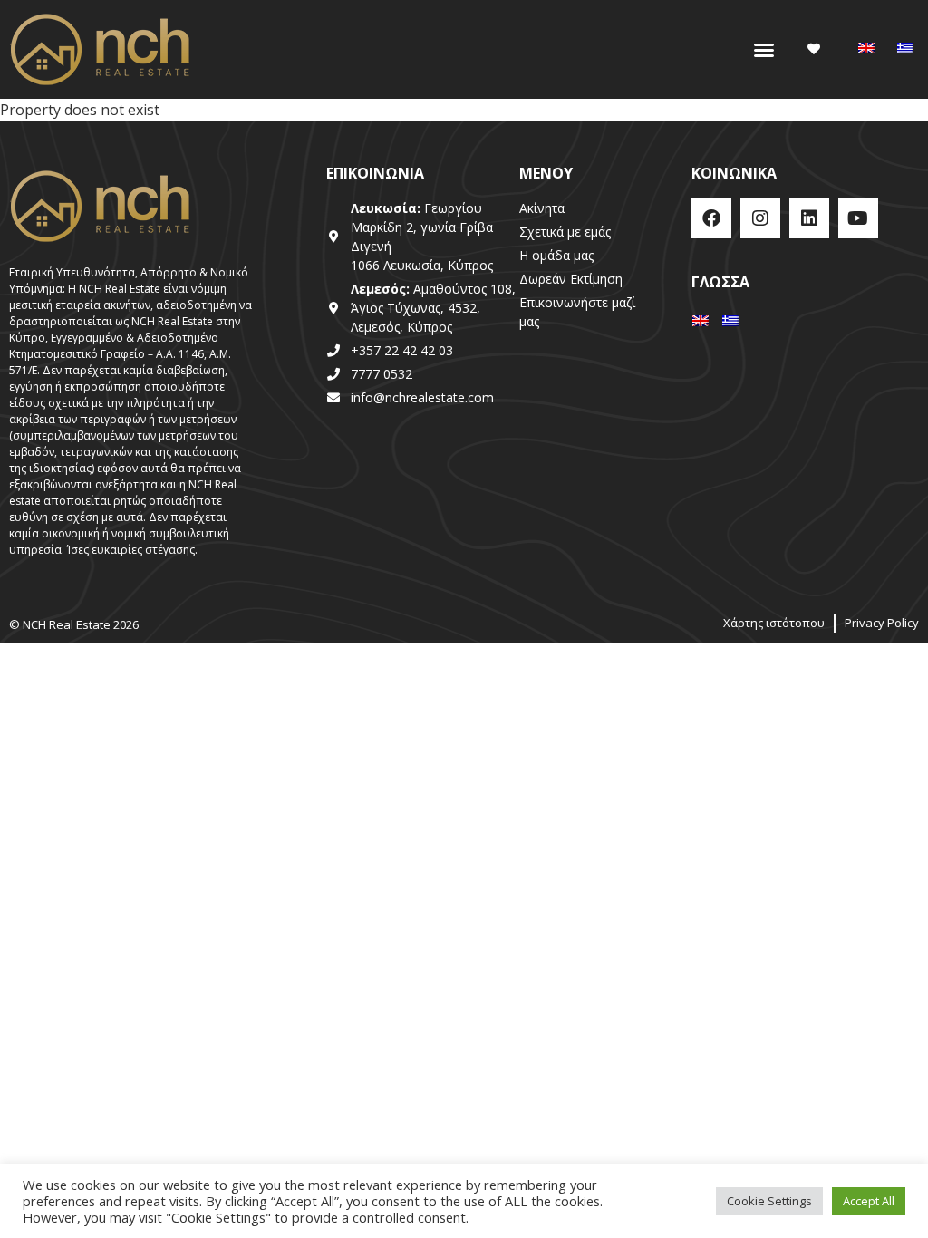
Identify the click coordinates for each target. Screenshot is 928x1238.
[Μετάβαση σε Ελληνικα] (905, 48)
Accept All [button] (868, 1201)
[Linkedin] (809, 218)
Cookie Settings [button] (769, 1201)
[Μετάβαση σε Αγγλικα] (866, 48)
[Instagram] (760, 218)
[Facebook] (711, 218)
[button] (764, 50)
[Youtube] (858, 218)
